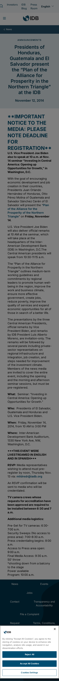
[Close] (54, 629)
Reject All (29, 654)
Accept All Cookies (29, 663)
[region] (29, 652)
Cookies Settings (29, 672)
